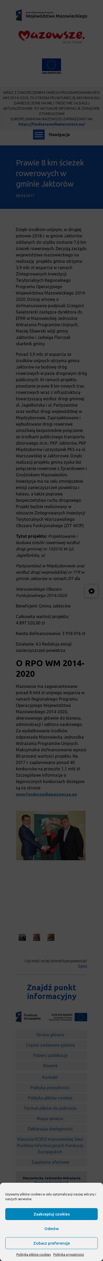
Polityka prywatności (68, 1254)
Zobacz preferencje (51, 1243)
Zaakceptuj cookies (52, 1214)
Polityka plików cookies (33, 1254)
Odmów (51, 1228)
